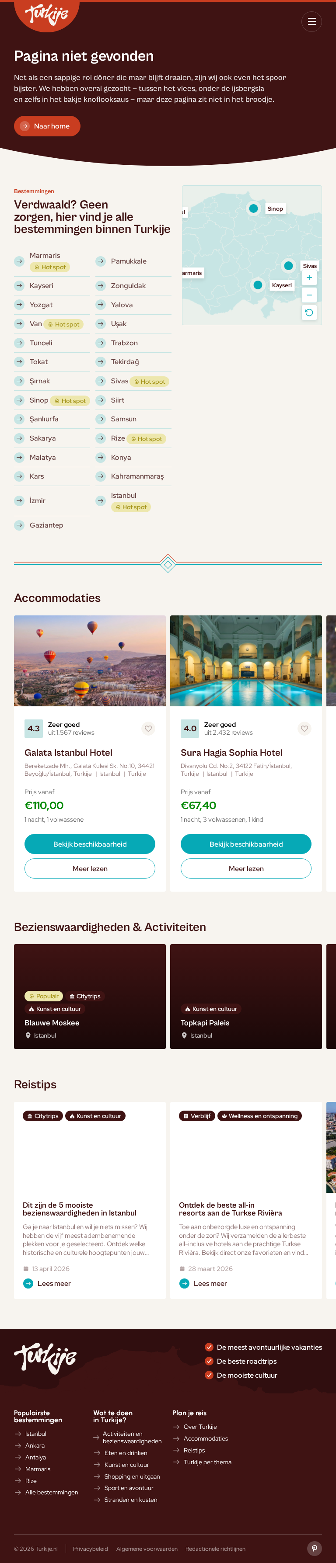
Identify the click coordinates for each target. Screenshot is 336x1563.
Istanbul (35, 1434)
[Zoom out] (309, 295)
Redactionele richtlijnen (215, 1548)
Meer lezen (90, 868)
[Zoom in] (309, 277)
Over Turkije (200, 1427)
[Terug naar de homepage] (47, 17)
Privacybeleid (90, 1548)
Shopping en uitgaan (132, 1476)
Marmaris (37, 1469)
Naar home (52, 126)
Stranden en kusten (131, 1500)
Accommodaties (206, 1438)
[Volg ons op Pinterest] (314, 1548)
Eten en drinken (126, 1453)
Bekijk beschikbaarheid (90, 844)
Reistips (194, 1450)
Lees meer (54, 1283)
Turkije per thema (207, 1462)
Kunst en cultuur (127, 1465)
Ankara (35, 1445)
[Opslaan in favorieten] (148, 729)
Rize (31, 1481)
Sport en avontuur (129, 1488)
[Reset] (309, 312)
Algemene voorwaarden (147, 1548)
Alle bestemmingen (51, 1492)
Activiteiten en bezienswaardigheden (132, 1437)
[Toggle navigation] (311, 21)
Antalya (35, 1457)
